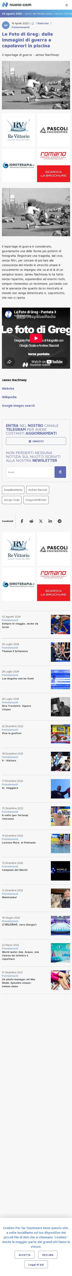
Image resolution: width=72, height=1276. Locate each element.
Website (8, 388)
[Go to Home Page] (32, 23)
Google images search (18, 405)
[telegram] (59, 521)
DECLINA (47, 1254)
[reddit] (31, 521)
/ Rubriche (41, 23)
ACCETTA (24, 1254)
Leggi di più (36, 1264)
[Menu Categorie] (66, 4)
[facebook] (22, 521)
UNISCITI (38, 441)
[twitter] (41, 521)
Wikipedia (9, 397)
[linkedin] (50, 521)
